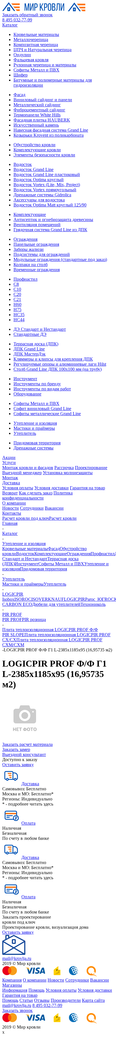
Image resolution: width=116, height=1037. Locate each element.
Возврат (10, 493)
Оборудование (27, 394)
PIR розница (34, 619)
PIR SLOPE (13, 634)
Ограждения (25, 239)
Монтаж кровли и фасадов (27, 467)
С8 (16, 284)
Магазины (12, 985)
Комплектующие (30, 214)
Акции (8, 457)
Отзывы (42, 1000)
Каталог (10, 25)
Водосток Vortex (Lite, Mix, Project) (47, 184)
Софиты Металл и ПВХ (36, 70)
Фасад (19, 94)
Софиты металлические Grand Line (47, 413)
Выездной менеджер (22, 472)
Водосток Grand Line (33, 169)
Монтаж (10, 477)
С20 (17, 294)
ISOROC (22, 599)
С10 (17, 289)
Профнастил (25, 279)
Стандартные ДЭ (30, 334)
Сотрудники (32, 508)
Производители (66, 1000)
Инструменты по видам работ (42, 388)
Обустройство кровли (34, 144)
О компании (14, 503)
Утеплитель (25, 433)
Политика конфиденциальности (37, 495)
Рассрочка (64, 467)
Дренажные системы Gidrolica (42, 194)
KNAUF (56, 599)
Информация (14, 990)
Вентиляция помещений (37, 224)
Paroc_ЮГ (94, 599)
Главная (9, 523)
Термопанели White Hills (37, 115)
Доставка (11, 482)
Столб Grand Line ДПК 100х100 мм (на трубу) (58, 369)
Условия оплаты (17, 487)
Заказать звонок (17, 1010)
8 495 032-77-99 (17, 19)
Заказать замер (16, 749)
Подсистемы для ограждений (42, 254)
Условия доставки (51, 487)
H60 (17, 304)
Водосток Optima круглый (39, 179)
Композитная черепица (36, 44)
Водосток (23, 164)
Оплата (28, 823)
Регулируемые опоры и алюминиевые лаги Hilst (60, 364)
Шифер (21, 75)
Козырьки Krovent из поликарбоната (49, 135)
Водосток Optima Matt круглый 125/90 (50, 205)
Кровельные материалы (36, 34)
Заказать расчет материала (27, 744)
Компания (12, 980)
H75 (17, 309)
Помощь (36, 990)
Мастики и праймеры (34, 428)
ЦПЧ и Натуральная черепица (43, 49)
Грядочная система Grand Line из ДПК (50, 229)
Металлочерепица (31, 39)
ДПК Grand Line (29, 349)
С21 (17, 299)
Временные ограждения (37, 269)
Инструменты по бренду (37, 383)
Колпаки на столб (31, 264)
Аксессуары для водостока (39, 199)
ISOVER (39, 599)
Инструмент (25, 378)
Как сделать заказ (35, 493)
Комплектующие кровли (37, 149)
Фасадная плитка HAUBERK (42, 120)
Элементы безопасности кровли (44, 154)
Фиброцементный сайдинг (39, 109)
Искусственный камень (36, 125)
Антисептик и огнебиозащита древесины (53, 219)
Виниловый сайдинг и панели (43, 99)
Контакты (11, 513)
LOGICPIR (12, 594)
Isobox (8, 599)
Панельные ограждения (36, 244)
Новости (10, 508)
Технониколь (93, 604)
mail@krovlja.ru (16, 958)
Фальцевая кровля (31, 59)
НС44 (19, 319)
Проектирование (91, 467)
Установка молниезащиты (68, 472)
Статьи (26, 1000)
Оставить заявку (18, 764)
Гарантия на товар (87, 487)
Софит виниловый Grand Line (42, 408)
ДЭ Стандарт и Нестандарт (40, 329)
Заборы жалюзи (29, 249)
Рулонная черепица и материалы (45, 64)
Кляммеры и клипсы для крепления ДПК (53, 359)
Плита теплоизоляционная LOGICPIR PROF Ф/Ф (50, 629)
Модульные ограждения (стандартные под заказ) (60, 259)
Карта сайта (93, 1000)
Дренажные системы (33, 448)
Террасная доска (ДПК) (36, 343)
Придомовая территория (37, 442)
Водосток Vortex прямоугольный (45, 189)
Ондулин (22, 54)
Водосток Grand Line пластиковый (47, 174)
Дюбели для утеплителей (56, 604)
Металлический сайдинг (37, 104)
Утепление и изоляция (35, 423)
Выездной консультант (24, 754)
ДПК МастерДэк (30, 354)
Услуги (9, 462)
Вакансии (54, 508)
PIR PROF (12, 614)
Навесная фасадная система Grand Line (51, 130)
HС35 (19, 314)
